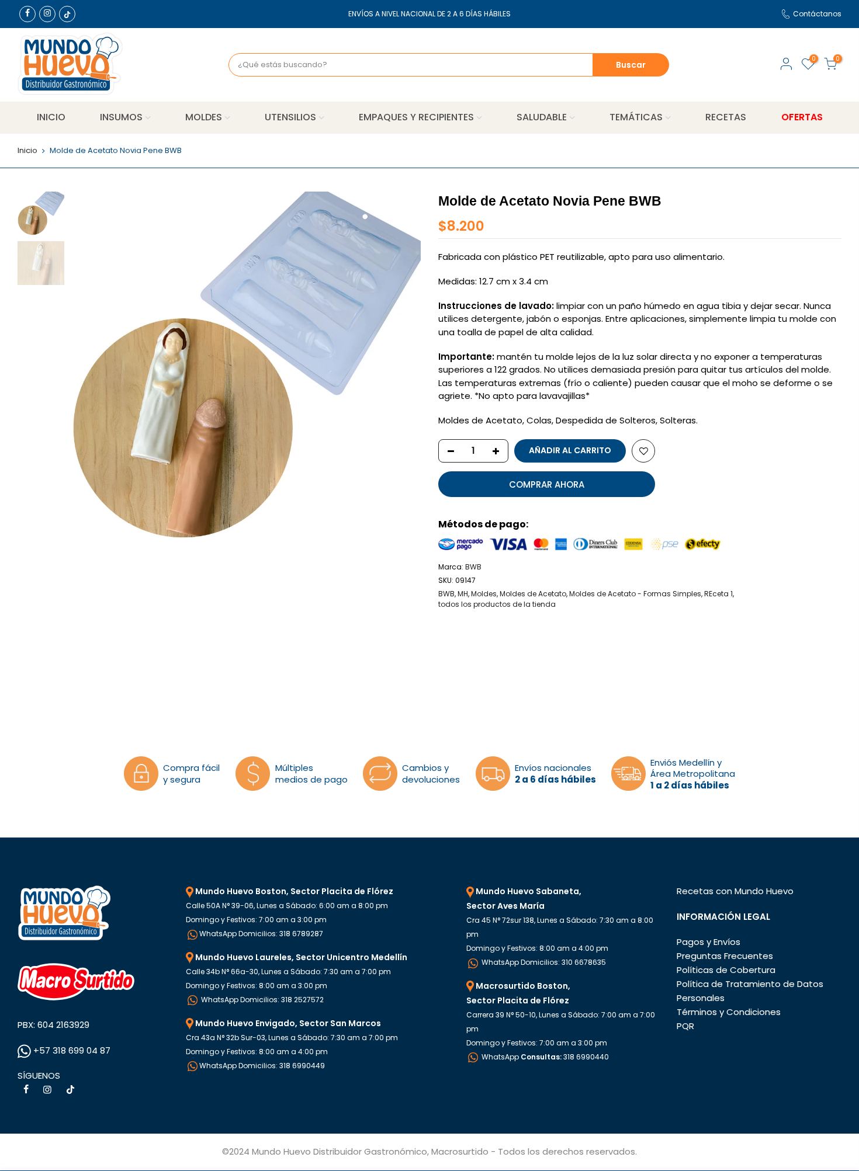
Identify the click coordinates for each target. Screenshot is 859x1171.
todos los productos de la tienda (497, 604)
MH (463, 594)
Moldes (484, 594)
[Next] (400, 367)
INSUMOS (121, 117)
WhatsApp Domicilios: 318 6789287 (261, 934)
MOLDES (203, 117)
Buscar (631, 65)
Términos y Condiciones (729, 1012)
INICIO (51, 117)
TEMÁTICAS (636, 117)
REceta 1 (718, 594)
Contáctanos (817, 14)
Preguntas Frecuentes (725, 956)
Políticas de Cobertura (726, 970)
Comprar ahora (546, 484)
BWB (473, 567)
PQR (685, 1026)
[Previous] (90, 367)
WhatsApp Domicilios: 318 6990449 (262, 1066)
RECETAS (725, 117)
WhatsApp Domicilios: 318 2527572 (261, 1000)
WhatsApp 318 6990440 (544, 1057)
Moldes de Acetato (533, 594)
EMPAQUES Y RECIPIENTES (416, 117)
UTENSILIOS (290, 117)
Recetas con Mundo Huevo (735, 891)
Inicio (27, 150)
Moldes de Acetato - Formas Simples (635, 594)
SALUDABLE (542, 117)
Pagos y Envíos (708, 942)
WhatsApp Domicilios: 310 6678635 (543, 962)
